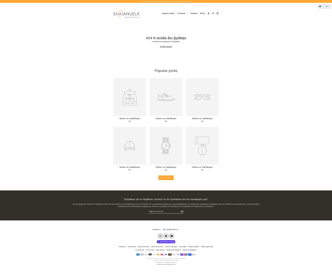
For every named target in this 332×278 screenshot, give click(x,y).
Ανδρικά (193, 13)
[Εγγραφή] (182, 211)
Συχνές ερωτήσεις (143, 247)
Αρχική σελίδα (168, 13)
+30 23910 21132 (159, 262)
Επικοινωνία (132, 247)
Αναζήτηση (122, 247)
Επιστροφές (183, 247)
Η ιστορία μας (139, 250)
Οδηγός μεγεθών (193, 247)
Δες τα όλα (166, 178)
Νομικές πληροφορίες (189, 250)
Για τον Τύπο (150, 250)
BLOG (202, 13)
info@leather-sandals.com (171, 262)
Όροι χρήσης (160, 250)
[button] (324, 6)
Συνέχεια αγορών (166, 46)
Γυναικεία (181, 13)
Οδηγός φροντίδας (207, 247)
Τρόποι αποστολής (157, 247)
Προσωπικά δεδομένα (173, 250)
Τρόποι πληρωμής (171, 247)
